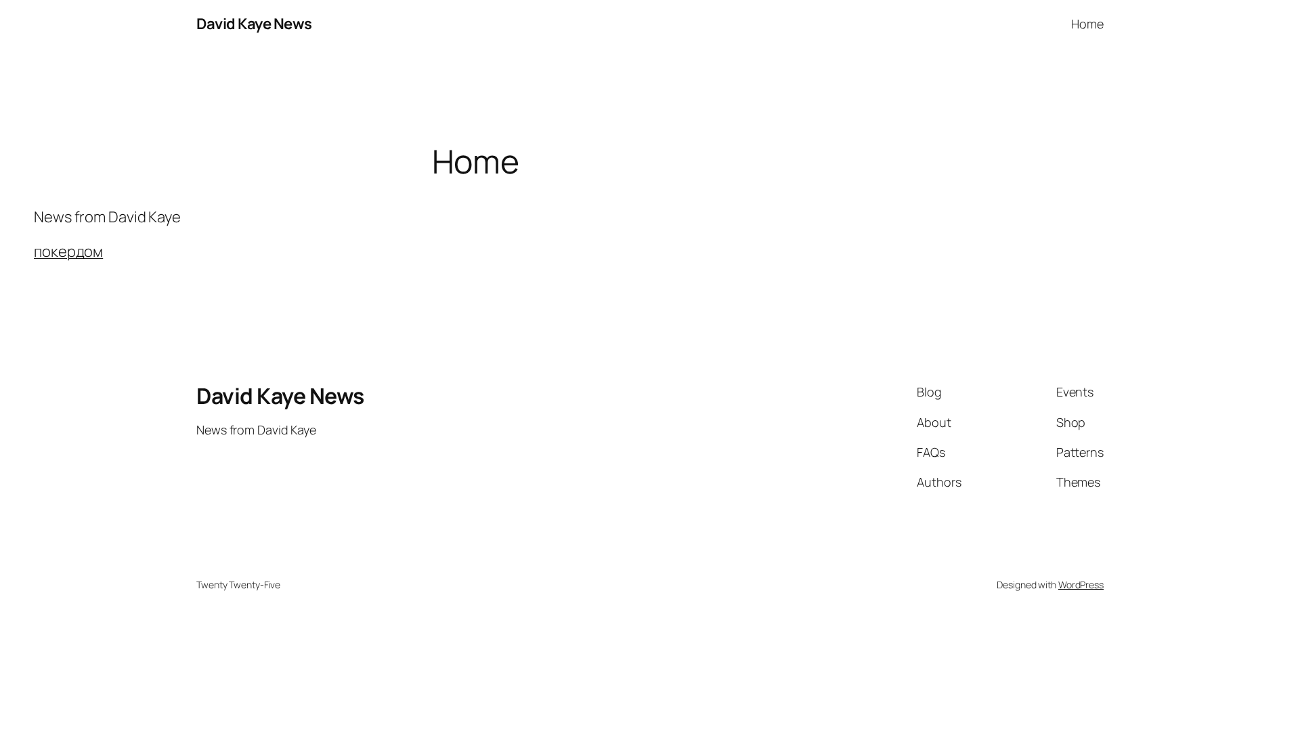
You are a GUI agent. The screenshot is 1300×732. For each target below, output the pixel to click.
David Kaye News (254, 24)
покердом (68, 251)
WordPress (1081, 584)
